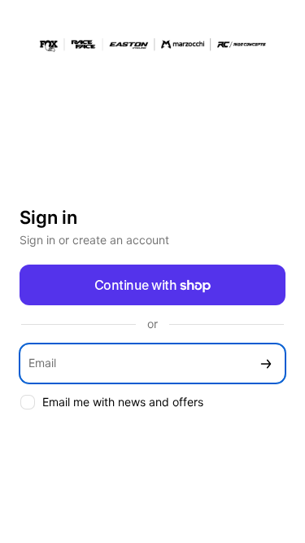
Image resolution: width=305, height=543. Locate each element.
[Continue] (266, 363)
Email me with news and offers (122, 402)
